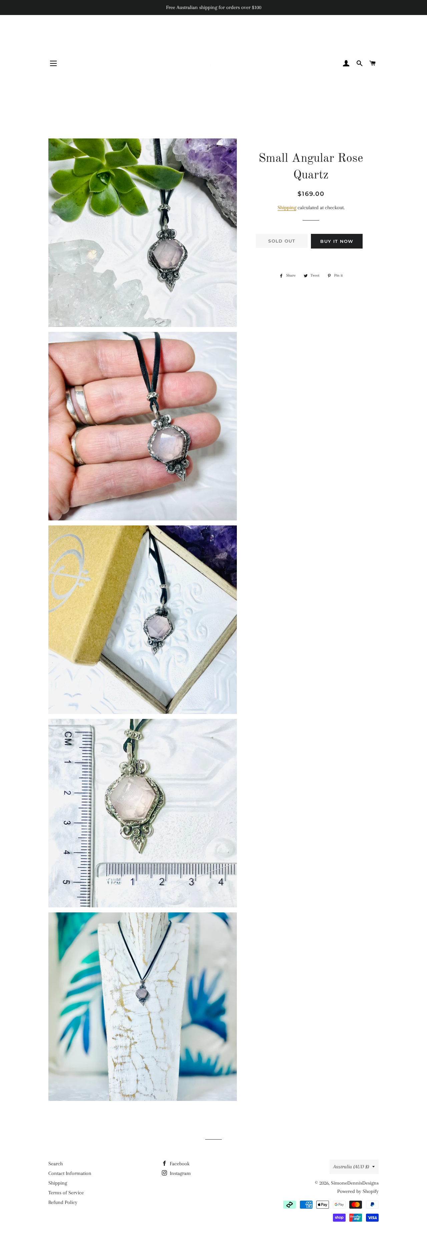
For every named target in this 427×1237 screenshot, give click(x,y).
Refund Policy (62, 1202)
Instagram (179, 1173)
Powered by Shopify (358, 1191)
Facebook (178, 1164)
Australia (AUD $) (351, 1167)
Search (55, 1164)
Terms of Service (66, 1193)
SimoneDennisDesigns (355, 1183)
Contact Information (69, 1173)
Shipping (287, 207)
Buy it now (336, 241)
